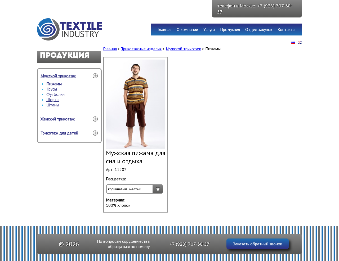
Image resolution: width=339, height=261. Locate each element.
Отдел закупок (258, 29)
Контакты (286, 29)
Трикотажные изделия (141, 48)
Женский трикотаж (58, 119)
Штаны (52, 104)
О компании (187, 29)
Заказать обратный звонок (257, 243)
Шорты (52, 99)
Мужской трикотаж (58, 75)
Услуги (209, 29)
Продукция (230, 29)
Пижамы (54, 83)
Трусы (51, 89)
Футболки (55, 94)
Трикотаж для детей (59, 133)
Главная (164, 29)
